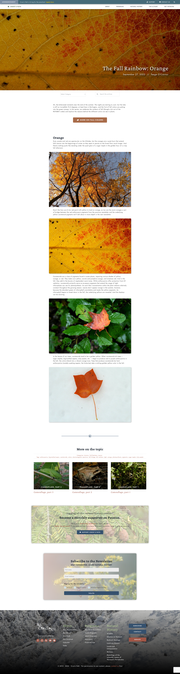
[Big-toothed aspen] (90, 219)
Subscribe (91, 593)
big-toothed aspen (54, 457)
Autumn (86, 455)
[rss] (46, 640)
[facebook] (37, 640)
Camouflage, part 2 (90, 487)
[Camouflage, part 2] (90, 475)
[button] (174, 2)
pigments (125, 457)
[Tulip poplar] (90, 368)
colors (70, 457)
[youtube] (50, 640)
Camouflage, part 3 (51, 487)
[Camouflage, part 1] (128, 475)
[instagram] (42, 640)
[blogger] (54, 640)
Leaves (100, 455)
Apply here (50, 2)
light (105, 457)
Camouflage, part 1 (129, 487)
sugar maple (132, 457)
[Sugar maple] (90, 153)
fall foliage (92, 457)
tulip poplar (140, 457)
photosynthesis (117, 457)
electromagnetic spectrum (80, 457)
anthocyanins (44, 457)
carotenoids (63, 457)
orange (110, 457)
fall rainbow (99, 457)
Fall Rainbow (93, 455)
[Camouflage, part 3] (51, 475)
